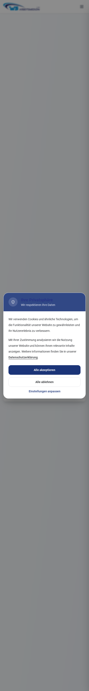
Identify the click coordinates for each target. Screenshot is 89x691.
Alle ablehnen (44, 382)
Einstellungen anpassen (44, 391)
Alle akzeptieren (44, 370)
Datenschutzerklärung (23, 357)
